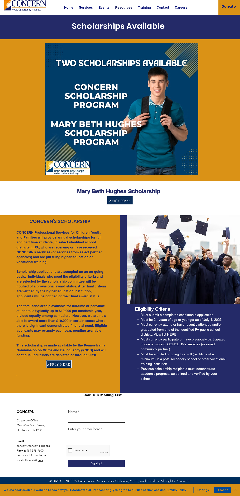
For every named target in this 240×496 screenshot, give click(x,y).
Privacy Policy (176, 490)
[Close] (235, 490)
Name (72, 411)
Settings (203, 490)
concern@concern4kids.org (33, 445)
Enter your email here (84, 429)
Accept (223, 490)
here (40, 460)
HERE (171, 334)
